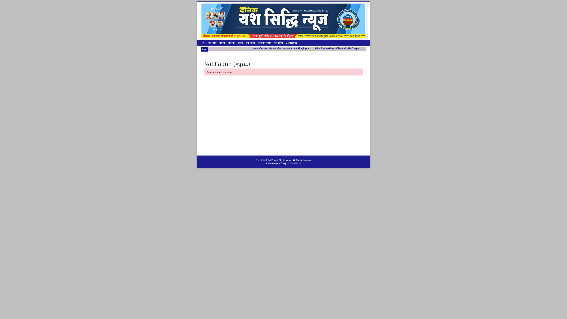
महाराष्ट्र (222, 42)
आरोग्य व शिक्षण (264, 42)
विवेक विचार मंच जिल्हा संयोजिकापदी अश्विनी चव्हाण (318, 48)
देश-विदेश (278, 42)
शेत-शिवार (250, 42)
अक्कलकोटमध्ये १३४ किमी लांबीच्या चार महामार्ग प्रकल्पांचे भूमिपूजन (261, 48)
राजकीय (231, 42)
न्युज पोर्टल (212, 42)
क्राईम (240, 42)
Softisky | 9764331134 (289, 163)
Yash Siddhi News (282, 160)
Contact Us (291, 42)
